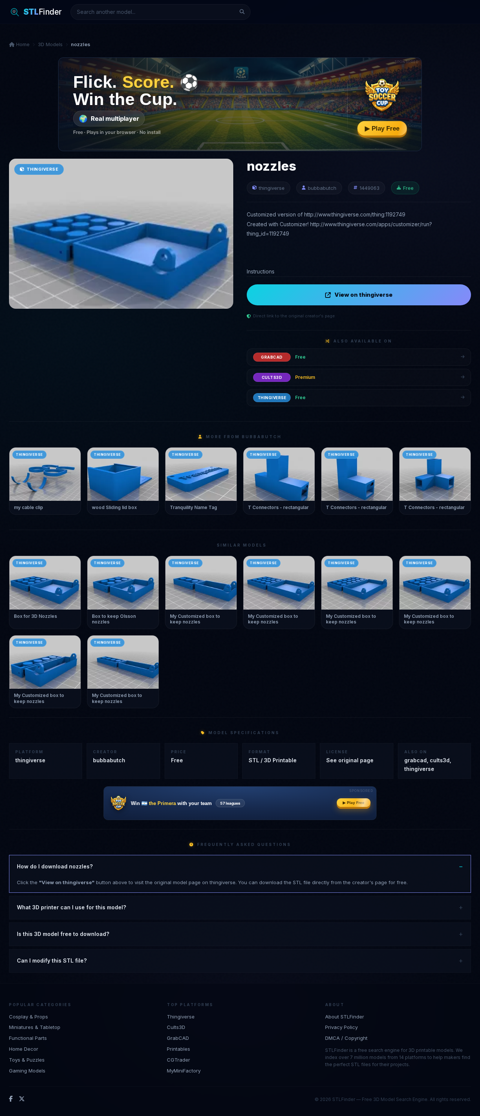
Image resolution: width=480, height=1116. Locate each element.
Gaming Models (27, 1071)
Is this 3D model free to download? (63, 934)
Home (22, 44)
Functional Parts (28, 1038)
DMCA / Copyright (346, 1038)
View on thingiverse (363, 294)
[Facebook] (11, 1099)
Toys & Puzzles (27, 1060)
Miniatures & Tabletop (34, 1027)
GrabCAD (178, 1038)
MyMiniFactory (184, 1071)
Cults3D (176, 1027)
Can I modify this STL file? (52, 960)
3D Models (50, 44)
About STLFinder (344, 1017)
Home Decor (23, 1049)
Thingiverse (181, 1017)
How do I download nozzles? (55, 866)
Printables (178, 1049)
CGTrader (178, 1060)
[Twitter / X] (22, 1099)
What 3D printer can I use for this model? (71, 907)
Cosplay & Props (28, 1017)
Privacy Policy (341, 1027)
